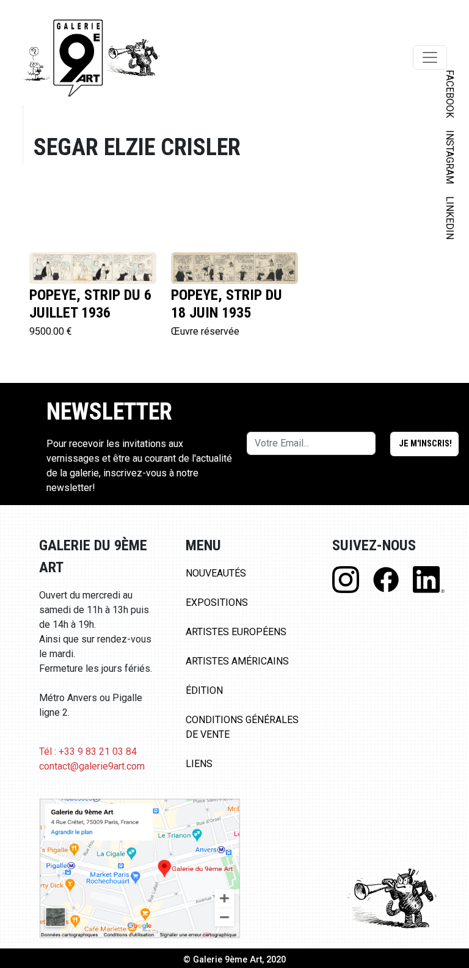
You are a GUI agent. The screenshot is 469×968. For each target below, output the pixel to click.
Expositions (217, 602)
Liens (199, 764)
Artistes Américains (237, 661)
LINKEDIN (450, 217)
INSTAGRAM (450, 157)
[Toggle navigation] (430, 57)
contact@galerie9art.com (92, 766)
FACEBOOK (450, 94)
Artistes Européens (236, 632)
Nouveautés (216, 573)
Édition (204, 690)
